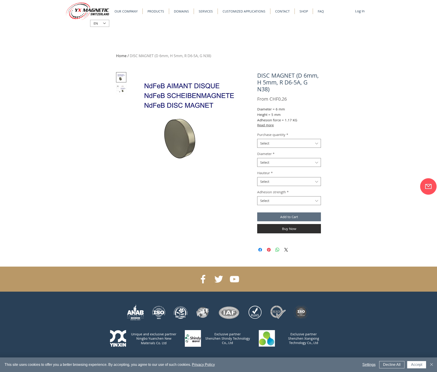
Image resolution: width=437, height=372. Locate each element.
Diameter (265, 153)
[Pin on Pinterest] (269, 249)
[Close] (431, 364)
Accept (416, 365)
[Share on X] (286, 249)
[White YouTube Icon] (234, 279)
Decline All (392, 365)
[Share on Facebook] (260, 249)
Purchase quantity (272, 134)
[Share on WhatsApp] (277, 249)
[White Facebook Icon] (203, 279)
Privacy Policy (203, 365)
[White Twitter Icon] (218, 279)
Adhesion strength (273, 192)
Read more (265, 125)
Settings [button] (369, 365)
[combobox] (289, 143)
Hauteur (265, 173)
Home (121, 55)
